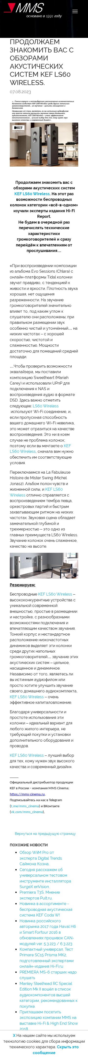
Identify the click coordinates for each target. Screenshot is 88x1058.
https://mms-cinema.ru (27, 794)
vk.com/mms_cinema (27, 812)
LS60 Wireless (46, 406)
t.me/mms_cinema (25, 806)
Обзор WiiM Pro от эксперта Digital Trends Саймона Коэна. (41, 858)
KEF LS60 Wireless (32, 194)
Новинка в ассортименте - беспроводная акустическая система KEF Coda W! (46, 909)
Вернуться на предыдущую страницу (45, 834)
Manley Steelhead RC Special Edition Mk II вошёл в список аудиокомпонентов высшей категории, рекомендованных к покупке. (48, 995)
